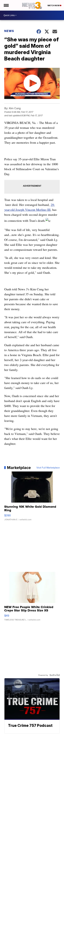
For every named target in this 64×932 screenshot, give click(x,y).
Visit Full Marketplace (48, 467)
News (9, 31)
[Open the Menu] (6, 5)
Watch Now (53, 5)
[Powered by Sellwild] (54, 675)
